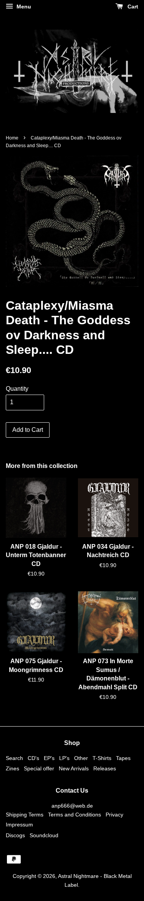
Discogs (15, 835)
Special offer (39, 769)
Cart (132, 6)
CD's (33, 758)
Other (81, 758)
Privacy (114, 815)
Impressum (19, 825)
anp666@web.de (72, 806)
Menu (23, 6)
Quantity (17, 388)
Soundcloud (44, 835)
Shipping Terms (24, 815)
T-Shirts (102, 758)
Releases (104, 769)
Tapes (123, 758)
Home (12, 138)
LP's (64, 758)
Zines (12, 769)
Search (14, 758)
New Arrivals (74, 769)
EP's (49, 758)
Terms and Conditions (74, 815)
